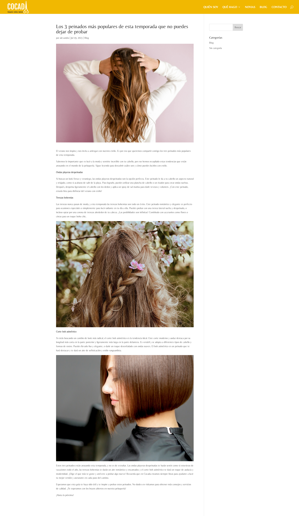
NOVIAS (250, 7)
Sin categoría (215, 48)
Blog (263, 7)
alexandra (64, 37)
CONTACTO (279, 7)
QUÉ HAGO (230, 7)
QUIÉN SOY (210, 7)
